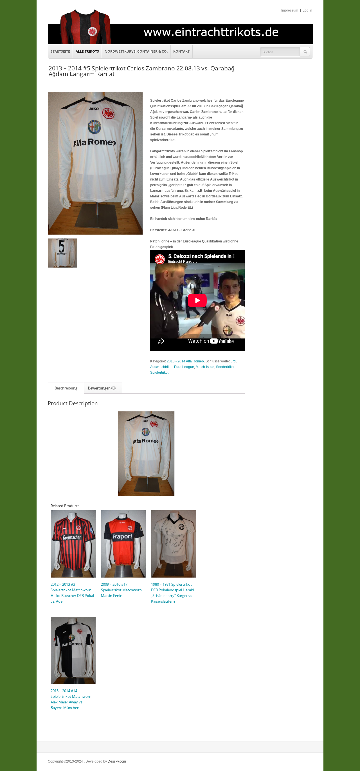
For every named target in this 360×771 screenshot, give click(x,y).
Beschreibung (66, 388)
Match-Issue (205, 367)
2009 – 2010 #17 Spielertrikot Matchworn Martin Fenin (121, 590)
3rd (233, 361)
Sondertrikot (225, 367)
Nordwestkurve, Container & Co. (136, 51)
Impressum (289, 10)
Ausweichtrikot (161, 367)
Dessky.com (117, 761)
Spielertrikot (159, 373)
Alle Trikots (87, 51)
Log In (307, 10)
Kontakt (180, 51)
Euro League (184, 367)
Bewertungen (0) (102, 388)
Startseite (60, 51)
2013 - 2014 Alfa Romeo (185, 361)
